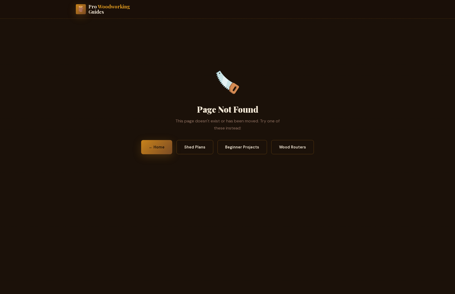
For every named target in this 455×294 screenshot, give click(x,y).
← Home (157, 147)
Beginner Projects (242, 147)
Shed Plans (194, 147)
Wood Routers (292, 147)
